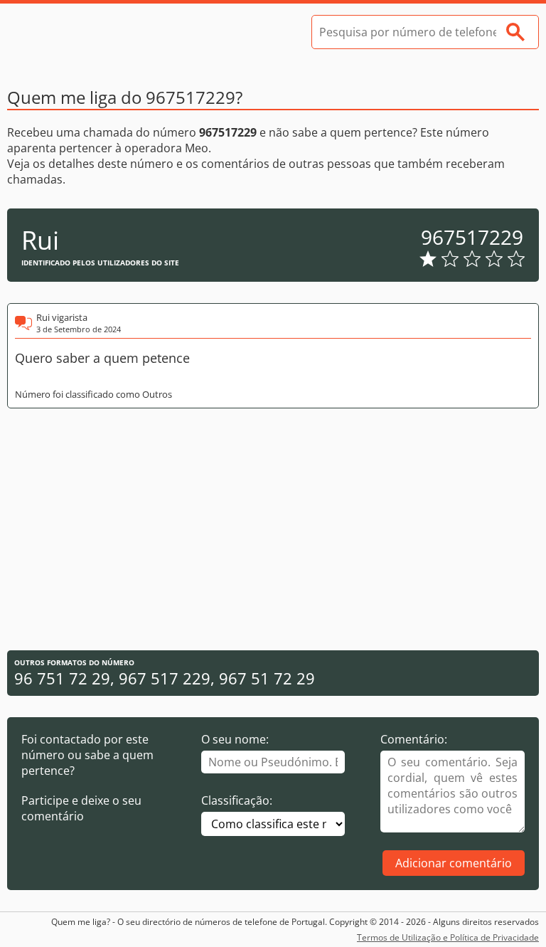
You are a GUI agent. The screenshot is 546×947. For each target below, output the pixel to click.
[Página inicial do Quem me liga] (113, 32)
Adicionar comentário (453, 863)
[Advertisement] (273, 529)
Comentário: (413, 739)
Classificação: (236, 800)
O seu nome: (235, 739)
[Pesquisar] (515, 32)
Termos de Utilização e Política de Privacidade (448, 937)
